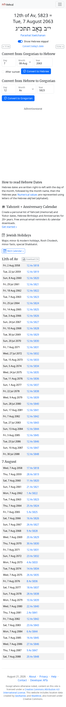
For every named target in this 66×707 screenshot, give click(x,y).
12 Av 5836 (33, 378)
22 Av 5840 (33, 606)
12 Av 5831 (33, 347)
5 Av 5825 (32, 512)
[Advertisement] (33, 144)
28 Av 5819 (33, 474)
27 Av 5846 (33, 644)
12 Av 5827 (33, 322)
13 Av (59, 46)
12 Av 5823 (33, 297)
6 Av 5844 (32, 631)
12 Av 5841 (33, 410)
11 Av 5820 (33, 480)
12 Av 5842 (33, 416)
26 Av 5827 (33, 524)
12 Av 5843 (33, 422)
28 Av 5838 (33, 593)
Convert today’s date (33, 46)
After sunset (13, 71)
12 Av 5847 (33, 447)
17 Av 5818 (33, 468)
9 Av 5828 (32, 531)
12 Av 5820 (33, 278)
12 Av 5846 (33, 441)
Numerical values (27, 194)
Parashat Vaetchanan (33, 35)
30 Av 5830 (33, 543)
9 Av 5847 (32, 650)
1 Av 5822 (32, 493)
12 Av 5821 (33, 284)
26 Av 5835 (33, 575)
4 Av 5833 (32, 562)
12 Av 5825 (33, 309)
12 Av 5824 (33, 303)
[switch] (20, 41)
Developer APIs (39, 680)
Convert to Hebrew (37, 71)
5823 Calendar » (15, 250)
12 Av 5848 (33, 454)
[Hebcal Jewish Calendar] (8, 4)
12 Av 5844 (33, 429)
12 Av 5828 (33, 328)
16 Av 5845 (33, 637)
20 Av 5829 (33, 537)
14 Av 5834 (33, 568)
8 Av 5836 (32, 581)
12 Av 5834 (33, 366)
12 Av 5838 (33, 391)
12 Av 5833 (33, 359)
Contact (22, 680)
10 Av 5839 (33, 600)
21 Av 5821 (33, 487)
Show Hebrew (36, 41)
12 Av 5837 (33, 385)
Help (53, 676)
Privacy (43, 676)
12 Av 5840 (33, 403)
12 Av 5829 (33, 334)
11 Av (6, 46)
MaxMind (36, 695)
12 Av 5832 (33, 353)
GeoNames (20, 695)
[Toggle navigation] (60, 4)
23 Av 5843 (33, 625)
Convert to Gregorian (20, 98)
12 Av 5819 (33, 271)
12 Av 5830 (33, 341)
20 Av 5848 (33, 656)
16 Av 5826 (33, 518)
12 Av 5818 (33, 265)
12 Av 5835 (33, 372)
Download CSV (32, 259)
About (32, 676)
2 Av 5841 (32, 612)
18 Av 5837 (33, 587)
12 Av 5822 (33, 290)
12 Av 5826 (33, 315)
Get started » (9, 226)
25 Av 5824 (33, 505)
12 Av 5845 (33, 435)
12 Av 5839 (33, 397)
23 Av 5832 (33, 556)
